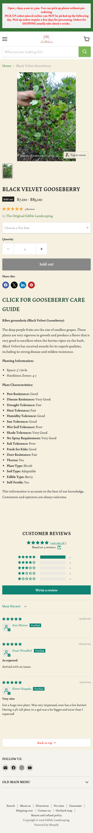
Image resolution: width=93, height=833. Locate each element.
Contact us (44, 810)
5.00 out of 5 (58, 543)
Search (11, 806)
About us (25, 806)
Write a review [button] (46, 590)
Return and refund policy (46, 815)
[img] (12, 619)
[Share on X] (14, 285)
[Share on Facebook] (5, 285)
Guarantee (75, 806)
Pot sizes (59, 806)
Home (6, 66)
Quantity (7, 239)
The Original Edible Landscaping (29, 216)
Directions (42, 806)
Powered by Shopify (46, 825)
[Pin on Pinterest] (31, 285)
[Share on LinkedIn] (22, 285)
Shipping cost (24, 810)
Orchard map (64, 810)
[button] (27, 557)
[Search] (85, 51)
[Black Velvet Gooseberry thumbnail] (7, 171)
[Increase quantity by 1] (41, 249)
